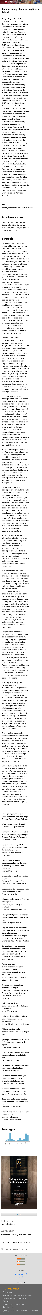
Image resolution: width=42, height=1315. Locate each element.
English (21, 1277)
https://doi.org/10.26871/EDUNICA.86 (17, 207)
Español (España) (21, 1274)
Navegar (20, 1282)
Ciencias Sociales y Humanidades (16, 1234)
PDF (19, 1214)
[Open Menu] (2, 2)
